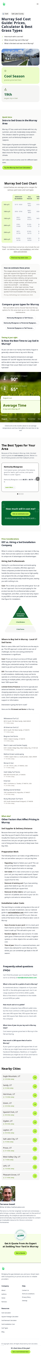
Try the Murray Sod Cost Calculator (17, 168)
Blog (3, 1332)
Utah (6, 14)
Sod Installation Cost (8, 1324)
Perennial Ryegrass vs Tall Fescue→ (20, 328)
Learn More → (9, 487)
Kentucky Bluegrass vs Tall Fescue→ (20, 318)
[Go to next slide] (38, 479)
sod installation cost (15, 912)
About (3, 1290)
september (13, 419)
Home (3, 1298)
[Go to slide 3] (21, 494)
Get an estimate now (21, 514)
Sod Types (5, 1328)
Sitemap (24, 1300)
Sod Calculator (6, 1313)
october (23, 419)
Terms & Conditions (28, 1294)
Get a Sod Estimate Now (21, 1352)
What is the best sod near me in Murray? (19, 43)
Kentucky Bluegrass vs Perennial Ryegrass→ (20, 323)
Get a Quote (20, 1253)
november (32, 419)
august (4, 419)
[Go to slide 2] (19, 494)
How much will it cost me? (13, 37)
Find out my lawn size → (20, 258)
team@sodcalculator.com (27, 978)
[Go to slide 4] (22, 494)
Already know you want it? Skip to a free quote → (20, 518)
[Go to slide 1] (17, 494)
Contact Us (25, 1290)
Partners (4, 1302)
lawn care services (20, 252)
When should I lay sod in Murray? (16, 40)
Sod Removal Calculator (9, 1320)
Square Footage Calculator (10, 1316)
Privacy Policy (26, 1297)
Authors (4, 1294)
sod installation (25, 249)
